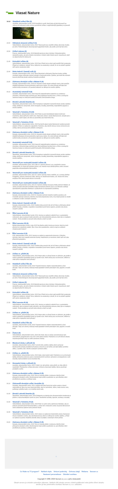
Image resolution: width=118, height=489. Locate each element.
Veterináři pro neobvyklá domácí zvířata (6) (29, 183)
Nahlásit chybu (46, 471)
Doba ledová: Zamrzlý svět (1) (24, 71)
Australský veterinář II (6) (22, 92)
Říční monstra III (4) (20, 213)
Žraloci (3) (17, 333)
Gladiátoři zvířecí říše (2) (22, 21)
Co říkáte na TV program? (29, 471)
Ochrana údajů (74, 471)
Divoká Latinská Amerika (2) (23, 393)
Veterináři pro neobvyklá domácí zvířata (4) (29, 162)
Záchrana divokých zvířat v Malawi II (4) (28, 81)
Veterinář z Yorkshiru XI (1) (23, 122)
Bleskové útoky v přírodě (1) (24, 343)
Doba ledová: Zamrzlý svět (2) (24, 203)
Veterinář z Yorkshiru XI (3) (23, 412)
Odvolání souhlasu (70, 474)
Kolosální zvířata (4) (20, 61)
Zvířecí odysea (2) (20, 51)
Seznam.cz (94, 471)
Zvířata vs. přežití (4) (21, 254)
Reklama (85, 471)
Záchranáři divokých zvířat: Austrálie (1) (28, 383)
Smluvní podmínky (60, 471)
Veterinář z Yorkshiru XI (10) (23, 112)
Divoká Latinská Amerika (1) (23, 102)
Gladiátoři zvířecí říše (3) (22, 264)
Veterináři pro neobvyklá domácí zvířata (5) (29, 173)
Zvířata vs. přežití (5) (21, 353)
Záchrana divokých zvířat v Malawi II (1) (28, 193)
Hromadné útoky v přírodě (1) (24, 363)
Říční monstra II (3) (19, 233)
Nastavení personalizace (52, 474)
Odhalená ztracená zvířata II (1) (25, 43)
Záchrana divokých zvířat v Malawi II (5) (28, 373)
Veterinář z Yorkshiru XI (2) (23, 402)
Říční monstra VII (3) (20, 223)
